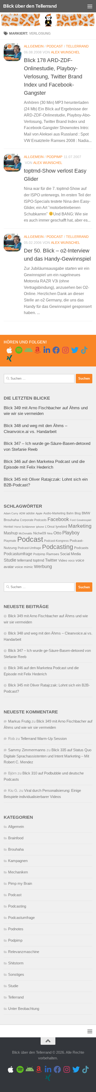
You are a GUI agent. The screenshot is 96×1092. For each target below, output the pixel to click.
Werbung (43, 566)
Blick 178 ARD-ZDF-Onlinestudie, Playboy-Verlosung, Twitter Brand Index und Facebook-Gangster (53, 76)
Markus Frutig (19, 721)
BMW (86, 513)
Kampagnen (18, 861)
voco (71, 560)
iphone (40, 526)
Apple (39, 513)
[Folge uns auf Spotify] (18, 350)
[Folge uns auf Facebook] (56, 350)
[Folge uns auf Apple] (9, 350)
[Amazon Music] (37, 350)
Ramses (52, 554)
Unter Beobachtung (23, 1008)
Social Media (70, 554)
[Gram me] (65, 350)
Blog (78, 513)
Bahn (70, 513)
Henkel (8, 526)
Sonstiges (16, 974)
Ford (73, 520)
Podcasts (81, 548)
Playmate (10, 541)
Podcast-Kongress (56, 541)
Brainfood (15, 838)
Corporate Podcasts (33, 520)
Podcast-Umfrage (29, 548)
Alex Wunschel (65, 52)
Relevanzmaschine (23, 952)
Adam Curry (11, 513)
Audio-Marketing (54, 513)
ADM (22, 513)
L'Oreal (50, 526)
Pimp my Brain (20, 883)
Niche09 (39, 533)
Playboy (71, 532)
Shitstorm (16, 963)
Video (62, 560)
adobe (30, 513)
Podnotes (15, 929)
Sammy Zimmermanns (27, 750)
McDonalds (25, 533)
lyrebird (61, 526)
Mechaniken (18, 872)
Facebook (58, 519)
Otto (57, 533)
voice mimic (24, 567)
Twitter (51, 560)
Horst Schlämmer (24, 526)
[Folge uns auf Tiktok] (84, 350)
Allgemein (34, 46)
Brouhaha (11, 520)
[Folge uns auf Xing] (9, 358)
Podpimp (54, 157)
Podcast (55, 46)
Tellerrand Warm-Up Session (44, 738)
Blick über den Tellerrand (30, 6)
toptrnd (38, 560)
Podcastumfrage (18, 554)
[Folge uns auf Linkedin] (46, 350)
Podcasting (57, 546)
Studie (10, 560)
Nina (49, 533)
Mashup (11, 533)
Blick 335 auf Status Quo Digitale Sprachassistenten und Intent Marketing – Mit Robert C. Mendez (47, 756)
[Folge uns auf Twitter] (75, 350)
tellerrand (24, 560)
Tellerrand (77, 46)
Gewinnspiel (84, 520)
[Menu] (90, 6)
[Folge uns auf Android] (28, 350)
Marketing (80, 526)
